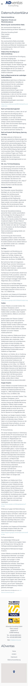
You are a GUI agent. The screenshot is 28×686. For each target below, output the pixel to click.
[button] (2, 4)
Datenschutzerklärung (14, 660)
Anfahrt (14, 654)
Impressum (14, 657)
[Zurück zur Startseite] (14, 4)
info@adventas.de (15, 640)
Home (14, 651)
